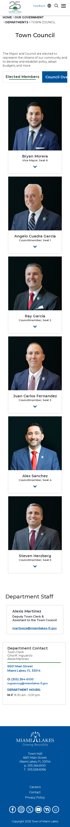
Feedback (39, 5)
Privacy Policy (35, 797)
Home (7, 17)
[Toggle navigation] (63, 6)
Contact (35, 792)
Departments (16, 22)
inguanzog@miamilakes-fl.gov (27, 683)
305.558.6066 (36, 769)
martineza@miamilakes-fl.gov (34, 628)
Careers (35, 787)
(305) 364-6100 (22, 679)
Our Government (29, 17)
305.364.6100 (36, 765)
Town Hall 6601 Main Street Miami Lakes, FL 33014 (35, 757)
